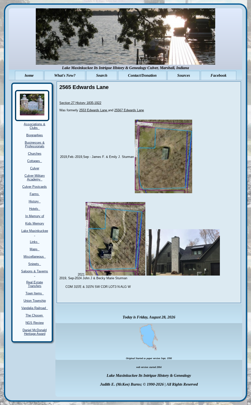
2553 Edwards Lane (93, 110)
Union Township (35, 301)
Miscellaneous (35, 256)
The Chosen (34, 315)
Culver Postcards (34, 187)
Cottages (34, 161)
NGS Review (34, 323)
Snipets (34, 264)
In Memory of (34, 216)
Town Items (34, 293)
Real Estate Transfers (34, 284)
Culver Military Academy (35, 177)
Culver (34, 168)
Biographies (34, 135)
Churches (34, 153)
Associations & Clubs (34, 126)
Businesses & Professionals (35, 144)
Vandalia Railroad (34, 308)
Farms (35, 194)
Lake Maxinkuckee (34, 232)
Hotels (34, 209)
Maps (34, 249)
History (35, 201)
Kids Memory (34, 223)
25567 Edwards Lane (129, 110)
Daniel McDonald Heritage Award (35, 332)
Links (34, 242)
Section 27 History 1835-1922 (80, 103)
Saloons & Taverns (34, 273)
